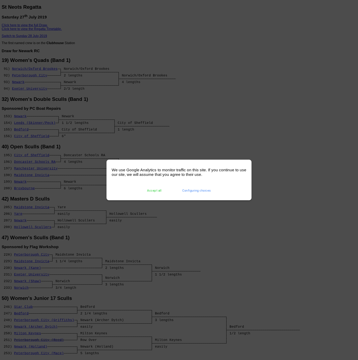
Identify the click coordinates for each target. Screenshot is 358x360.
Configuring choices (196, 190)
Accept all (154, 190)
